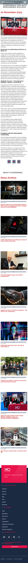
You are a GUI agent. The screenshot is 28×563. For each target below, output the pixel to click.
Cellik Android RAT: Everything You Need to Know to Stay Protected (14, 240)
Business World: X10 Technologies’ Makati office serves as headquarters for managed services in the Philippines (14, 206)
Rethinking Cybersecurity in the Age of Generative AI (12, 346)
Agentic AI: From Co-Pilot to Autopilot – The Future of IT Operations (14, 310)
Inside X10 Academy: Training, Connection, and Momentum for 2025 (13, 381)
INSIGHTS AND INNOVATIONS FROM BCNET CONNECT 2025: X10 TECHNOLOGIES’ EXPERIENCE (12, 417)
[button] (25, 2)
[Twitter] (9, 537)
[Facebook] (4, 537)
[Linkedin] (14, 537)
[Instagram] (19, 537)
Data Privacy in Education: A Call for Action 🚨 (14, 451)
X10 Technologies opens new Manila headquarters (12, 275)
